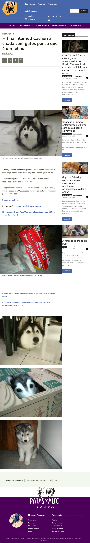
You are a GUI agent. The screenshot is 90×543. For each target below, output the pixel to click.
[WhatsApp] (21, 60)
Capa (64, 247)
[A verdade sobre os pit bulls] (75, 231)
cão (50, 480)
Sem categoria (8, 34)
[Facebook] (49, 16)
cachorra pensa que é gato (36, 480)
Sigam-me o (7, 200)
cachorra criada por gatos (14, 480)
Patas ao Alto (77, 76)
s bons (16, 200)
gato (56, 480)
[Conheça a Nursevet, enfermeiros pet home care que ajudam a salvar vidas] (75, 112)
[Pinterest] (15, 60)
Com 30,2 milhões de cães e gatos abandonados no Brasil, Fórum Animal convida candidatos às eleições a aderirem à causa (74, 64)
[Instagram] (52, 16)
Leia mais (67, 100)
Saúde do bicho (67, 134)
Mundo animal (67, 76)
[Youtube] (49, 20)
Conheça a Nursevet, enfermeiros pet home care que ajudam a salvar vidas (74, 126)
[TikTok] (56, 16)
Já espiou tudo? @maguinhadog (27, 206)
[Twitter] (60, 16)
